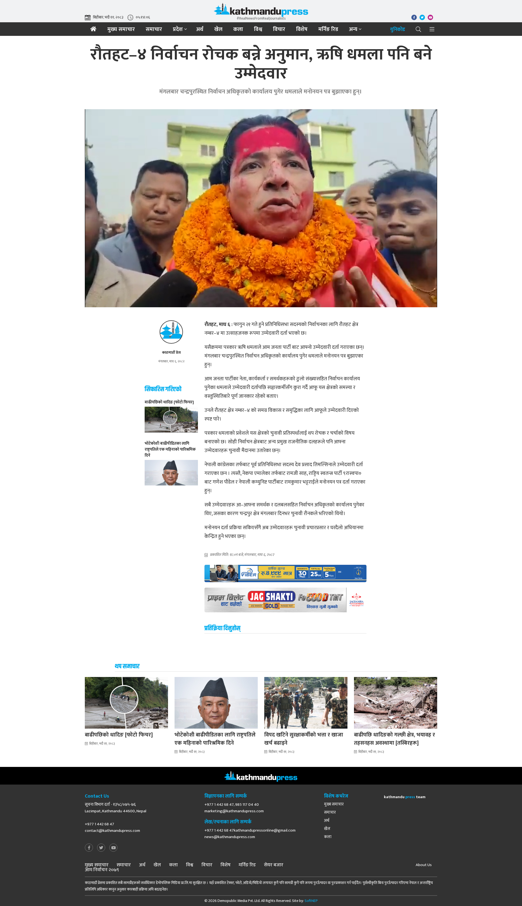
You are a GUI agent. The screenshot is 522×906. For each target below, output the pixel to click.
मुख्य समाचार (121, 29)
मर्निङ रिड (328, 29)
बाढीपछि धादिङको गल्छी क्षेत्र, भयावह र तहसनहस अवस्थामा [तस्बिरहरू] (394, 739)
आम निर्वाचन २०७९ (102, 869)
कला (238, 29)
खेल (218, 29)
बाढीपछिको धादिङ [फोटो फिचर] (119, 734)
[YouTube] (113, 848)
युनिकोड (397, 30)
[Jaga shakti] (285, 600)
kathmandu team (404, 797)
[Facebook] (89, 848)
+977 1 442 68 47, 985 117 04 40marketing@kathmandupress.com (234, 807)
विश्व (258, 29)
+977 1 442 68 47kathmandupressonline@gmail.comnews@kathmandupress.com (250, 833)
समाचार (154, 29)
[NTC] (285, 573)
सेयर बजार (273, 865)
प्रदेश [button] (178, 29)
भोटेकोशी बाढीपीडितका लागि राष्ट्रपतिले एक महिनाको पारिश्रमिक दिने (215, 739)
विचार (279, 29)
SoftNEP (311, 901)
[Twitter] (101, 848)
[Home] (93, 29)
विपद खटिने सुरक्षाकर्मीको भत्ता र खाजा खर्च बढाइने (303, 739)
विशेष (301, 29)
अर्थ (199, 29)
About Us (424, 865)
